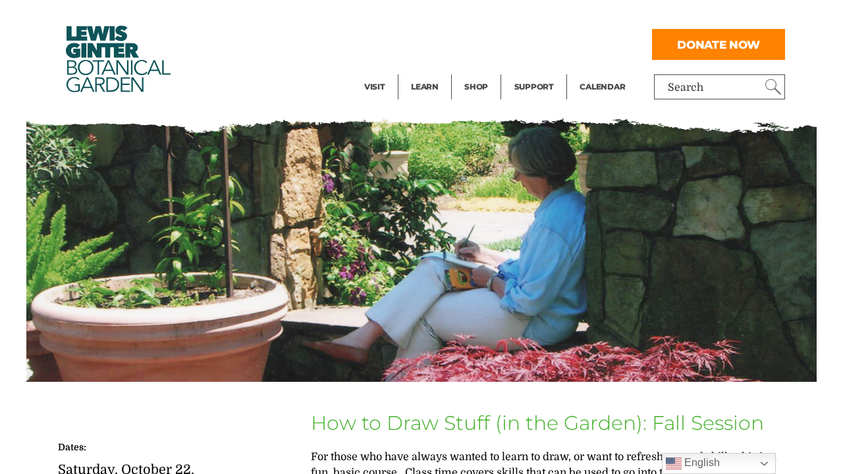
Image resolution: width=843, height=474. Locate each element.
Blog (421, 70)
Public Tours (442, 17)
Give (525, 43)
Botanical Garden (117, 59)
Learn (425, 87)
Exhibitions (393, 70)
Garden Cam (442, 43)
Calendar (602, 87)
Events (381, 43)
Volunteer (538, 70)
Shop (476, 87)
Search (685, 87)
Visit (374, 87)
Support (534, 87)
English (701, 462)
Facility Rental (400, 17)
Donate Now (718, 44)
